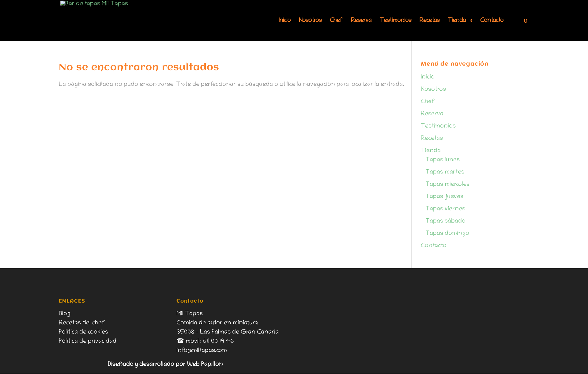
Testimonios (395, 21)
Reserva (361, 21)
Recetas (429, 21)
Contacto (491, 21)
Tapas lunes (442, 160)
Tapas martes (444, 172)
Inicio (285, 21)
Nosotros (310, 21)
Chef (336, 21)
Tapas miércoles (447, 184)
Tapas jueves (444, 196)
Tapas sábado (445, 221)
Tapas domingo (447, 233)
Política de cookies (83, 332)
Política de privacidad (87, 341)
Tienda (457, 21)
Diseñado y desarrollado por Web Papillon (165, 364)
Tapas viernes (445, 209)
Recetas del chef (82, 323)
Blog (64, 314)
